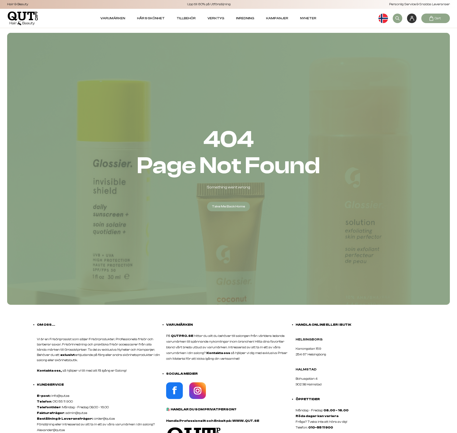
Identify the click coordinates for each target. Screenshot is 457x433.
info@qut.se (60, 396)
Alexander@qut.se (51, 430)
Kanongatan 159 (316, 349)
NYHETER (308, 18)
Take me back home (228, 206)
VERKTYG (216, 18)
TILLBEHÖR (186, 18)
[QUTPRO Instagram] (197, 398)
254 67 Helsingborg (311, 354)
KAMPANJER (277, 18)
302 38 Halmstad (309, 384)
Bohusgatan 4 (307, 379)
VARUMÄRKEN (112, 18)
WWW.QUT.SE (245, 421)
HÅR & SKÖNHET (151, 18)
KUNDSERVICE (50, 385)
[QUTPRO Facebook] (174, 398)
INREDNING (245, 18)
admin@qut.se (76, 413)
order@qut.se (104, 419)
